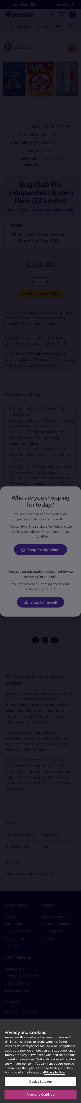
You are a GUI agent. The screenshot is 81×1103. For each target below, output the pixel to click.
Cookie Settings (40, 1081)
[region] (40, 1061)
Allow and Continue (40, 1094)
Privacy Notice (54, 1072)
